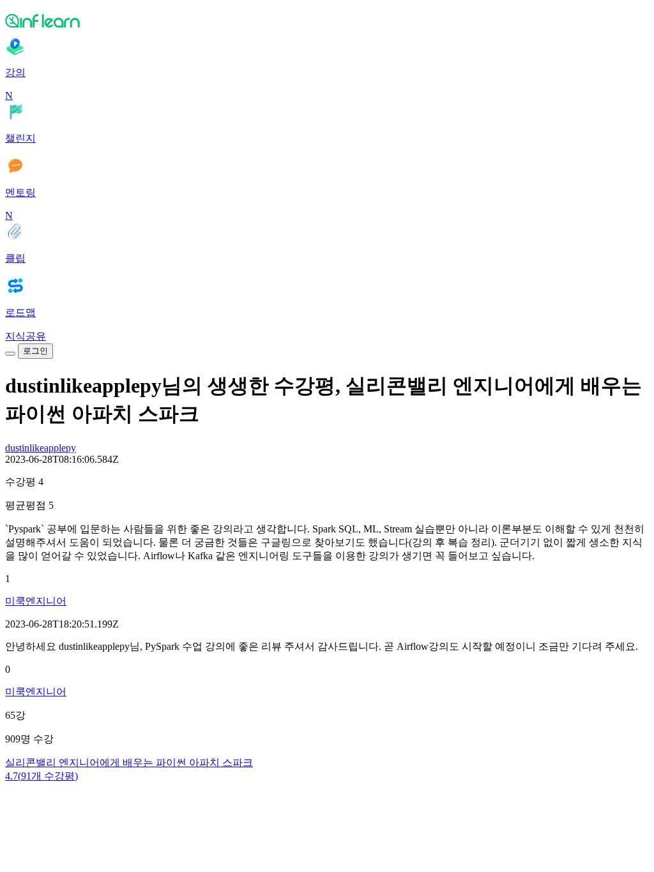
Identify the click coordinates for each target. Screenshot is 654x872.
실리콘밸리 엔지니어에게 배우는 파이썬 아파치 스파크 (129, 762)
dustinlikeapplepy (40, 447)
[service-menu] (10, 354)
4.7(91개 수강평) (41, 776)
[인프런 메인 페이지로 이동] (327, 20)
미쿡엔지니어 (35, 601)
